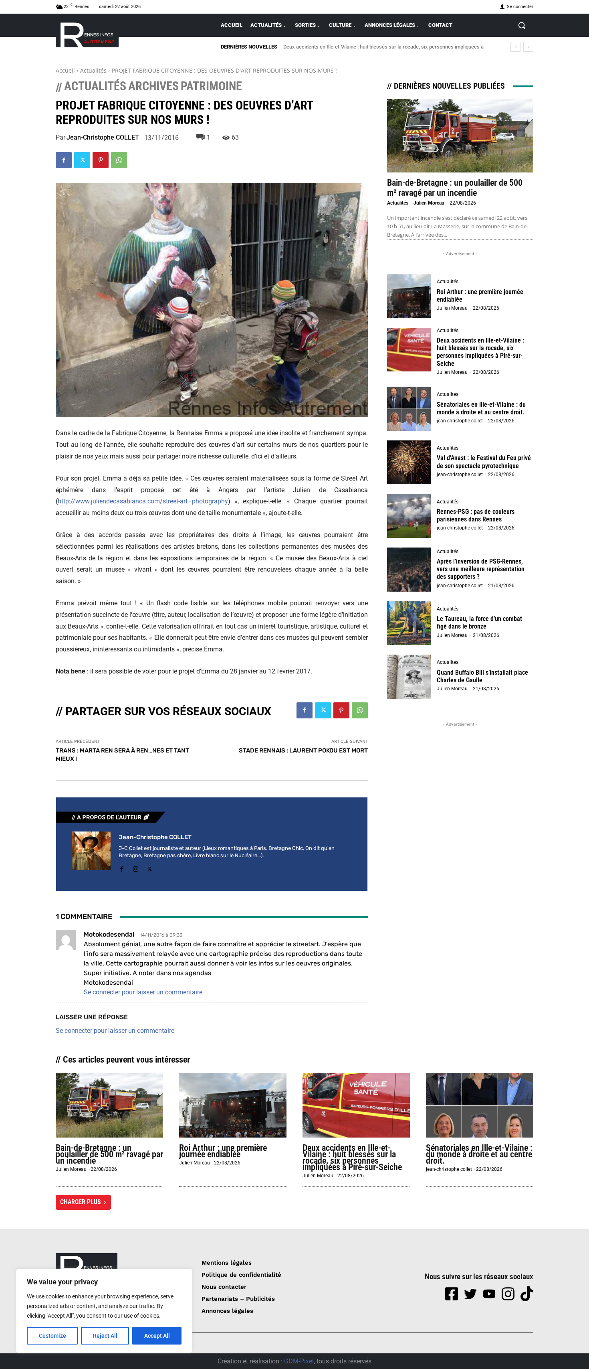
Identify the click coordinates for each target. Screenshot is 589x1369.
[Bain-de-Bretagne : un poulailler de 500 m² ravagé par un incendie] (460, 135)
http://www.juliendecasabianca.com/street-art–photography (143, 501)
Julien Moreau (429, 203)
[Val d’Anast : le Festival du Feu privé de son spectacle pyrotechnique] (409, 462)
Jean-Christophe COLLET (103, 137)
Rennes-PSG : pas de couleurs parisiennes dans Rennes (475, 515)
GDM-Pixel (299, 1361)
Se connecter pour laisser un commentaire (143, 992)
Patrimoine (211, 86)
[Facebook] (64, 160)
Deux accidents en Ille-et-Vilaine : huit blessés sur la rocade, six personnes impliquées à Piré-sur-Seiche (480, 352)
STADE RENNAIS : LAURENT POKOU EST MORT (303, 750)
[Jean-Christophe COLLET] (91, 853)
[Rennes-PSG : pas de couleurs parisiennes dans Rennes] (409, 516)
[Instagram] (136, 868)
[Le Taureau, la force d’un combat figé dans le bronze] (409, 623)
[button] (521, 25)
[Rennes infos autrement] (87, 33)
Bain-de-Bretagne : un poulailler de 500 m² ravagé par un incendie (454, 188)
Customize (52, 1335)
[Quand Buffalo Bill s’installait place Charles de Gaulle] (409, 677)
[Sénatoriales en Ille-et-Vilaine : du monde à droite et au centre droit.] (409, 409)
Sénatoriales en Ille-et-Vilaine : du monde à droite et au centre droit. (366, 47)
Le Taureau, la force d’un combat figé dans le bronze (479, 622)
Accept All (157, 1335)
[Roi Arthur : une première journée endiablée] (409, 296)
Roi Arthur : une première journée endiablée (480, 295)
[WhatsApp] (119, 160)
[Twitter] (82, 160)
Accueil (65, 70)
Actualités (93, 70)
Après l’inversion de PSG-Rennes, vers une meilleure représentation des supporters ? (480, 569)
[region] (104, 1311)
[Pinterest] (101, 160)
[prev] (515, 47)
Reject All (105, 1335)
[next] (528, 47)
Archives (153, 86)
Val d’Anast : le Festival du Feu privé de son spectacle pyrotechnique (484, 461)
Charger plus (80, 1202)
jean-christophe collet (460, 421)
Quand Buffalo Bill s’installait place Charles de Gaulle (482, 676)
